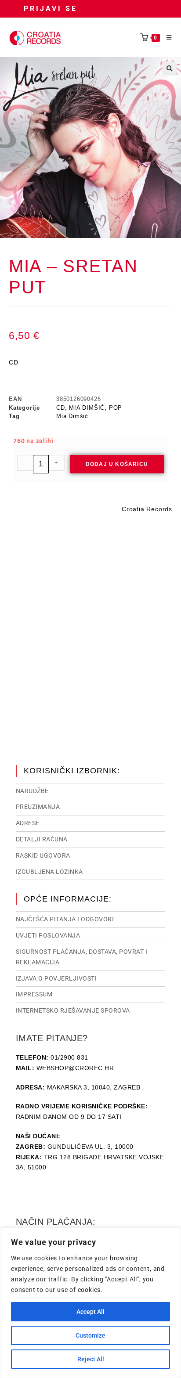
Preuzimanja (38, 806)
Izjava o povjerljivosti (56, 978)
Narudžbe (32, 790)
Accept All (90, 1311)
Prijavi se (50, 8)
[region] (90, 1303)
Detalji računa (42, 839)
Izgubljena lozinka (49, 871)
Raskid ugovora (43, 855)
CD (60, 407)
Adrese (28, 822)
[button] (170, 68)
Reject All (90, 1359)
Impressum (34, 994)
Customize (90, 1335)
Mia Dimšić (72, 416)
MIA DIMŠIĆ (87, 407)
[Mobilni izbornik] (166, 37)
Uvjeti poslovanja (48, 935)
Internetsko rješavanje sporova (73, 1010)
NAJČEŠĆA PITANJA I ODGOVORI (65, 919)
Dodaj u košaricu (117, 464)
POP (115, 407)
